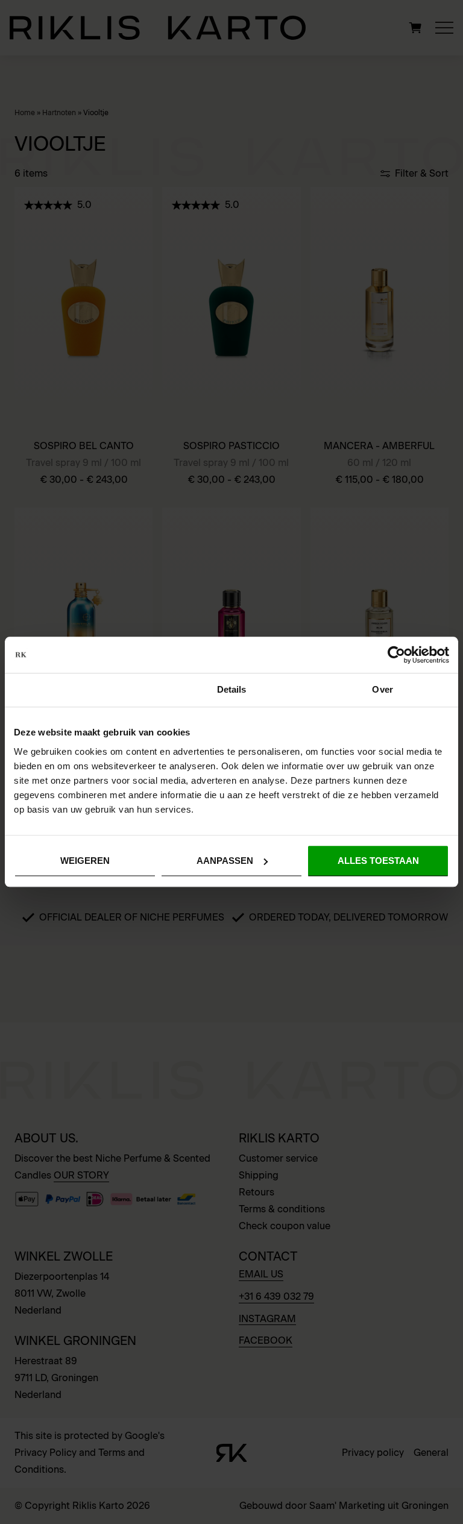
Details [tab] (232, 689)
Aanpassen (225, 860)
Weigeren (85, 860)
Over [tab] (382, 689)
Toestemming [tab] (80, 689)
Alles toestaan (378, 860)
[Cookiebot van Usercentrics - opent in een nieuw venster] (396, 655)
